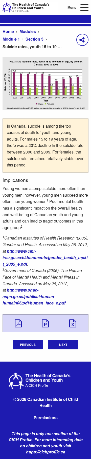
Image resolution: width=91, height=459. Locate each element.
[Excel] (72, 323)
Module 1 (11, 39)
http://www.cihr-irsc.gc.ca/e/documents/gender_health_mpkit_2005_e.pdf (45, 257)
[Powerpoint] (45, 323)
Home (8, 31)
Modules (27, 31)
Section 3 (34, 39)
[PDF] (18, 323)
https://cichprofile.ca (45, 452)
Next (63, 344)
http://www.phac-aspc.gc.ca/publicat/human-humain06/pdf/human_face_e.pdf (34, 296)
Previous (28, 344)
